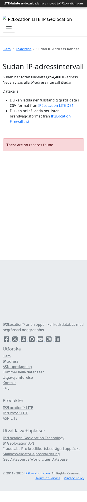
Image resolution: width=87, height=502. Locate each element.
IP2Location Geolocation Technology (33, 437)
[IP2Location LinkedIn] (57, 340)
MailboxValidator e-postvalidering (31, 453)
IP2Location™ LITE (18, 407)
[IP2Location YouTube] (41, 340)
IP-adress (23, 49)
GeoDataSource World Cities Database (35, 459)
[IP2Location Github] (32, 340)
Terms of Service (47, 478)
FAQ (6, 388)
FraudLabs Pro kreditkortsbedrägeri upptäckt (41, 448)
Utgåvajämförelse (18, 377)
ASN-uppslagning (17, 366)
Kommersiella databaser (23, 372)
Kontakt (9, 382)
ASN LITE (10, 418)
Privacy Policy (74, 478)
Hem (7, 49)
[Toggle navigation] (9, 28)
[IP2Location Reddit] (24, 340)
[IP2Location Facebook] (7, 340)
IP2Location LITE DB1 (55, 105)
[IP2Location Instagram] (49, 340)
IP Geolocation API (18, 443)
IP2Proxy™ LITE (15, 413)
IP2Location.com (71, 3)
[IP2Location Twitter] (15, 340)
